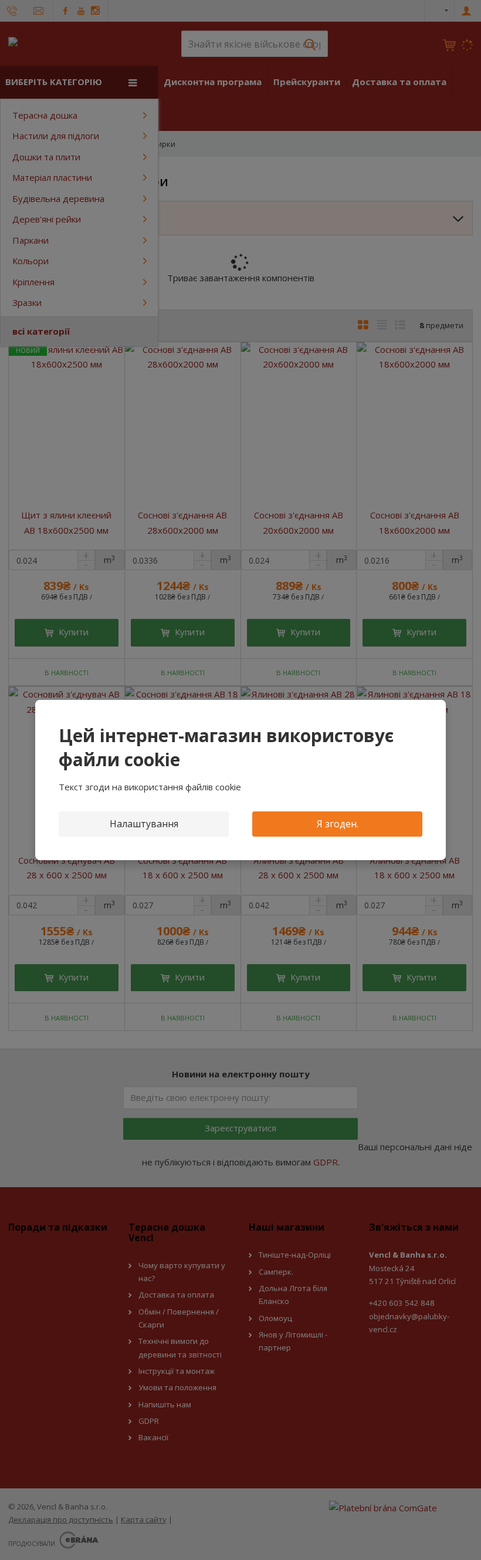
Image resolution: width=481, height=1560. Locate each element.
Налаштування (144, 823)
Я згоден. (337, 823)
